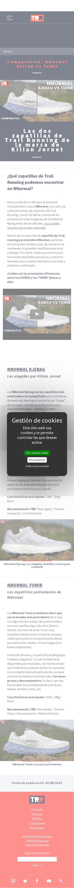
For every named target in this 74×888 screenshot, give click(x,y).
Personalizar (37, 459)
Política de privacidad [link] (37, 466)
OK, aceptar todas (37, 452)
